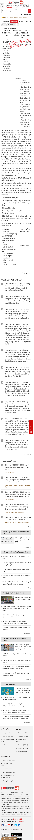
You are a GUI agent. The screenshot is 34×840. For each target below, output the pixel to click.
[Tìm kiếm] (29, 11)
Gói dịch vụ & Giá (16, 5)
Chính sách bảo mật (9, 772)
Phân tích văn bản (23, 736)
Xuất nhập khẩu (9, 472)
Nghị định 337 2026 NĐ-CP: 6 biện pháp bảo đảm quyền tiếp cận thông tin (22, 690)
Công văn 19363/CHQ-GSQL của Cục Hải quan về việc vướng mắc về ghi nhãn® (17, 467)
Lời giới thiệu (7, 733)
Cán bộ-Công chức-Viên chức (20, 522)
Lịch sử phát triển (8, 736)
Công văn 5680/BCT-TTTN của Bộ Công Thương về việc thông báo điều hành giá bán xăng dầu (17, 480)
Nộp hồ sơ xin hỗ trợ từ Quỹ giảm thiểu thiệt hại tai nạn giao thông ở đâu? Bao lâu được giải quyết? (17, 608)
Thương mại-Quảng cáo (20, 485)
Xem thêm (27, 455)
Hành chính (8, 522)
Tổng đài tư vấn (22, 751)
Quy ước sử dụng (8, 768)
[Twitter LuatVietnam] (16, 825)
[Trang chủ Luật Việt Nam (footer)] (16, 788)
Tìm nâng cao (26, 14)
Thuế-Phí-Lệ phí (9, 512)
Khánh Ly (27, 273)
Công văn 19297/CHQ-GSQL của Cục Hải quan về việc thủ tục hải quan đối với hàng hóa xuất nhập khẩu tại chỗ (17, 494)
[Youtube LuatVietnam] (9, 825)
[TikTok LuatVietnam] (12, 825)
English (24, 5)
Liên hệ (5, 745)
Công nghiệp (8, 485)
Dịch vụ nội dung (23, 748)
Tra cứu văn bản (22, 733)
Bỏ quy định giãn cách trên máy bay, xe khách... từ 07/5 (23, 540)
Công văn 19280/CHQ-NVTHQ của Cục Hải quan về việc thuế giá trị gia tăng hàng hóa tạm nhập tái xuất (17, 507)
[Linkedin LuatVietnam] (19, 825)
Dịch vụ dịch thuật (23, 745)
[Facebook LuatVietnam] (2, 825)
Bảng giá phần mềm (9, 760)
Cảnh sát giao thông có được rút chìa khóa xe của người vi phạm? (23, 647)
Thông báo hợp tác (8, 781)
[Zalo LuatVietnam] (6, 825)
